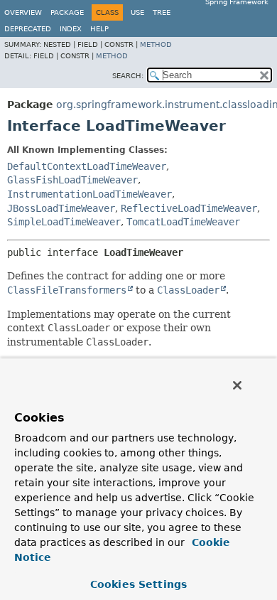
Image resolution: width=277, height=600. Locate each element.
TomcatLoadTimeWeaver (183, 221)
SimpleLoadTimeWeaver (64, 221)
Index (71, 29)
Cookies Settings (138, 584)
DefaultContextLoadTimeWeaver (86, 166)
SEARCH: (127, 76)
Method (156, 44)
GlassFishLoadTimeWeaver (72, 180)
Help (99, 29)
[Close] (237, 385)
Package (67, 12)
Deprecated (27, 29)
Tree (161, 12)
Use (137, 12)
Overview (23, 12)
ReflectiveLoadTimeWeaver (189, 208)
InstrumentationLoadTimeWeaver (89, 194)
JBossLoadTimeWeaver (61, 208)
